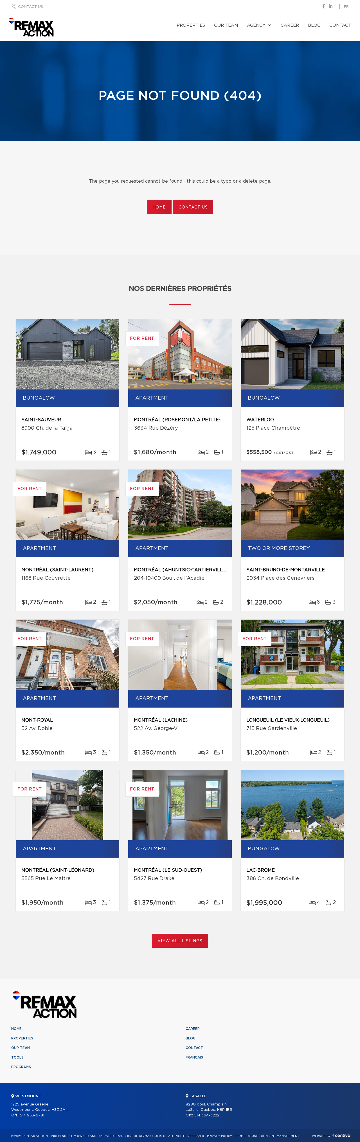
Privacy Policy (219, 1136)
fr (346, 7)
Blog (314, 25)
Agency (256, 25)
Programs (21, 1067)
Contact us (30, 7)
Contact (340, 25)
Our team (226, 25)
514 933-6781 (32, 1115)
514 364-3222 (206, 1115)
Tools (17, 1057)
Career (290, 25)
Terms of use (246, 1136)
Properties (191, 25)
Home (159, 207)
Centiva (341, 1135)
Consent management (280, 1136)
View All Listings (180, 941)
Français (194, 1057)
